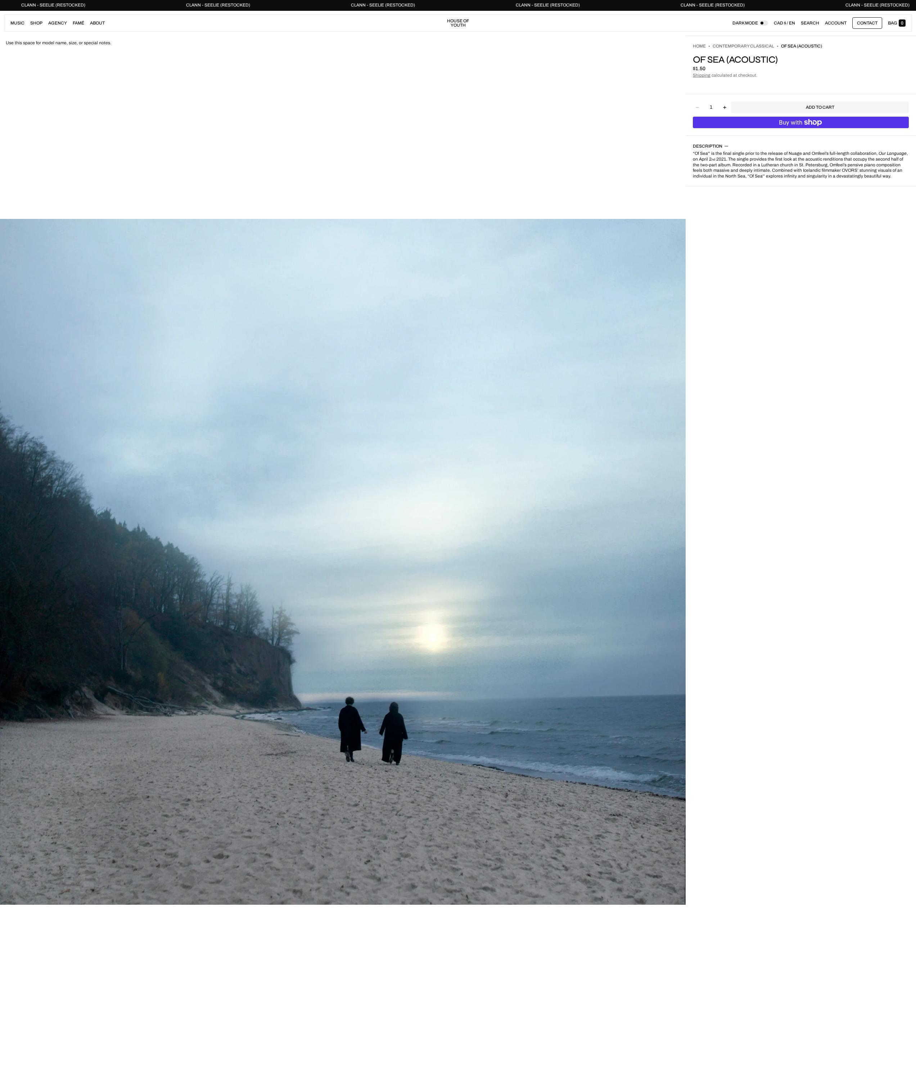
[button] (810, 23)
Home (699, 46)
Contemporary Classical (743, 46)
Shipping (701, 75)
